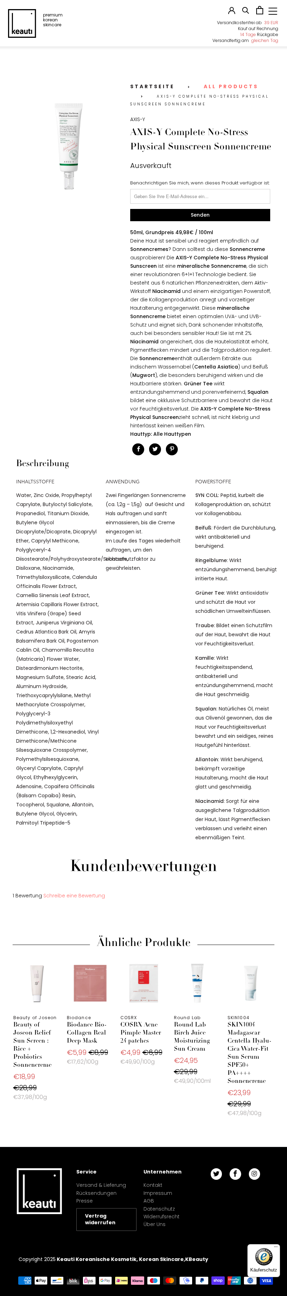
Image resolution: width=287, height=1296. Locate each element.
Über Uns (155, 1224)
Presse (84, 1200)
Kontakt (153, 1185)
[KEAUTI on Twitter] (216, 1174)
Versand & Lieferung (101, 1185)
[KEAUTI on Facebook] (235, 1174)
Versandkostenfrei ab (247, 23)
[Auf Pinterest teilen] (172, 449)
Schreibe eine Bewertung (74, 895)
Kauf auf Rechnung (258, 28)
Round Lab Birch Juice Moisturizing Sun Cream (197, 983)
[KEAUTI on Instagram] (254, 1174)
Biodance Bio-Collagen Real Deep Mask (90, 983)
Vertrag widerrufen (100, 1219)
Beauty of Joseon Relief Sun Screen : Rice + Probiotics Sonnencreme (36, 983)
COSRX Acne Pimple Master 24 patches (143, 983)
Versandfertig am (245, 40)
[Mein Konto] (231, 12)
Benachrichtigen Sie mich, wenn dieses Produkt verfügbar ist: (200, 183)
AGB (149, 1200)
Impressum (158, 1193)
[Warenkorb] (259, 13)
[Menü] (276, 1248)
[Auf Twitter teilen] (155, 449)
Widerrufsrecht (162, 1216)
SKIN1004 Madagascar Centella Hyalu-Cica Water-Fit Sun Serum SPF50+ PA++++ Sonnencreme (250, 983)
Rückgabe (259, 34)
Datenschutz (159, 1208)
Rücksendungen (96, 1193)
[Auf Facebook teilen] (138, 449)
